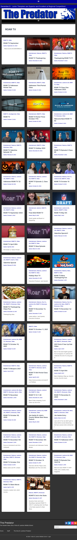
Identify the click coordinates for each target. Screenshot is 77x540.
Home (1, 531)
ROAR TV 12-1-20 (35, 395)
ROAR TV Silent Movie (11, 484)
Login (49, 536)
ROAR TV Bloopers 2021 (12, 369)
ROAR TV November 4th (37, 440)
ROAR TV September (11, 43)
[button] (38, 1)
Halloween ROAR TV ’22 (11, 181)
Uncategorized (12, 114)
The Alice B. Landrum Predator (22, 531)
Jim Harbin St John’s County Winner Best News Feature (38, 417)
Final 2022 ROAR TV (36, 213)
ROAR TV (5, 40)
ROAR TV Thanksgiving (37, 58)
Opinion (39, 208)
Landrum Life (65, 82)
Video (10, 40)
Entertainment (32, 53)
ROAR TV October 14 (36, 460)
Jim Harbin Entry (60, 415)
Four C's (69, 176)
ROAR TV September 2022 (13, 213)
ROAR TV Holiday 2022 (37, 148)
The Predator (7, 522)
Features (39, 53)
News (68, 270)
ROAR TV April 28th (10, 244)
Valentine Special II (61, 233)
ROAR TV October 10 (61, 181)
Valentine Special (9, 263)
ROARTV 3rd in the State (38, 495)
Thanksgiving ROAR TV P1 (63, 58)
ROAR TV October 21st (11, 462)
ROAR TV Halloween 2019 (63, 440)
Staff (8, 531)
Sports (13, 259)
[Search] (75, 527)
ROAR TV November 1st (62, 309)
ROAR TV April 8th (60, 371)
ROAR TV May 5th (60, 213)
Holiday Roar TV (34, 276)
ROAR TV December (10, 395)
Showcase (59, 116)
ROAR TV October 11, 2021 (38, 329)
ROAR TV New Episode (37, 246)
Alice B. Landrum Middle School (39, 536)
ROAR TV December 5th (12, 440)
